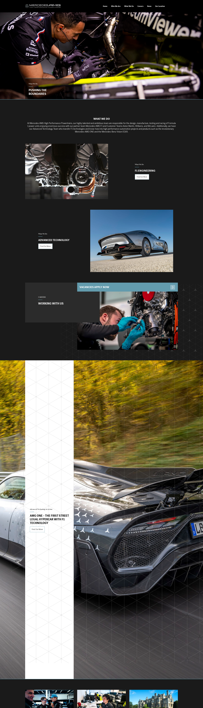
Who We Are (116, 6)
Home (105, 6)
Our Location (160, 6)
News (149, 6)
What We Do (129, 6)
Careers (140, 6)
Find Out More (142, 177)
